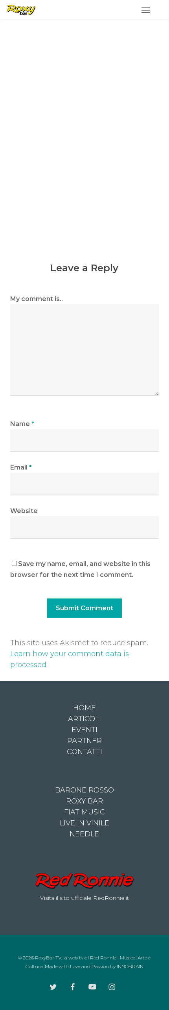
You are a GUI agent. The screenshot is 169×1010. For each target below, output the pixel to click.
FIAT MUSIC (84, 812)
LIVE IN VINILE (84, 823)
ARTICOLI (84, 718)
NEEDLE (84, 834)
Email (21, 467)
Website (24, 511)
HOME (84, 708)
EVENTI (84, 729)
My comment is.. (36, 299)
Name (22, 424)
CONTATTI (84, 751)
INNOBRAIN (130, 966)
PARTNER (84, 740)
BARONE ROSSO (84, 790)
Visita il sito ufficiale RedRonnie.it (84, 897)
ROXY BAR (84, 801)
